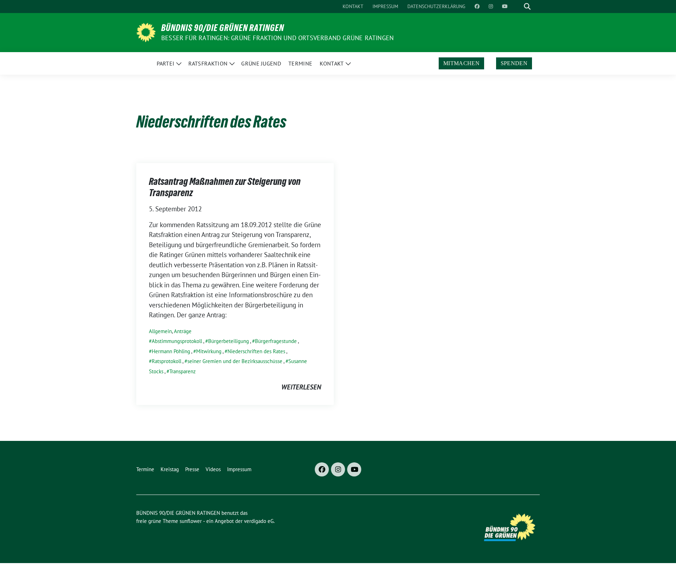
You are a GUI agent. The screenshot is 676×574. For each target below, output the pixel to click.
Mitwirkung (208, 351)
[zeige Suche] (527, 6)
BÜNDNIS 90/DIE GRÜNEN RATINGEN (222, 28)
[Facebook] (322, 469)
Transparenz (182, 371)
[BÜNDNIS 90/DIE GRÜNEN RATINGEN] (146, 31)
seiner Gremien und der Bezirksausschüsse (234, 361)
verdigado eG (259, 521)
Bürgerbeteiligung (228, 341)
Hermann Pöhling (171, 351)
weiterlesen (301, 387)
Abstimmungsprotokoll (177, 341)
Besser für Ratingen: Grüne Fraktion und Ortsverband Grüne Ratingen (277, 38)
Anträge (183, 331)
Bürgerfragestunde (276, 341)
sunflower (191, 521)
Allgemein (160, 331)
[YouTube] (354, 469)
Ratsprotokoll (166, 361)
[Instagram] (338, 469)
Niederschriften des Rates (256, 351)
